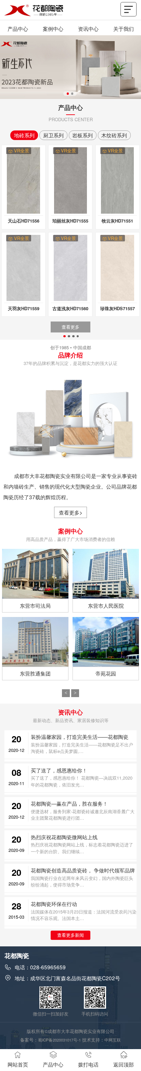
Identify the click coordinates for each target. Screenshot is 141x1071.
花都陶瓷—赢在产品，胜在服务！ (69, 803)
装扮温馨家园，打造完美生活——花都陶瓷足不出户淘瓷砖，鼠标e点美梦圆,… (82, 747)
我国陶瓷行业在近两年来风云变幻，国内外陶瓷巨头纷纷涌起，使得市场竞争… (82, 881)
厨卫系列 (53, 135)
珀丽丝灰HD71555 (70, 221)
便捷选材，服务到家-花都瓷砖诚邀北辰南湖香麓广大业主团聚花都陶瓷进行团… (82, 814)
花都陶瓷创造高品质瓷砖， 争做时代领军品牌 (83, 870)
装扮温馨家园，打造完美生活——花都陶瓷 (79, 736)
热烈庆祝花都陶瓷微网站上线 (64, 837)
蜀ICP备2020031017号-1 (59, 1040)
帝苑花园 (105, 673)
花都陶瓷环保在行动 (54, 903)
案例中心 (53, 28)
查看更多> (70, 512)
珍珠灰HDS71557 (117, 308)
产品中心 (18, 28)
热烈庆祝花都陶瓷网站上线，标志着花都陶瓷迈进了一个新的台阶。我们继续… (82, 847)
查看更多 (70, 327)
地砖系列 (24, 135)
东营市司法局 (35, 605)
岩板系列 (82, 135)
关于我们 (123, 28)
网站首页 (18, 1064)
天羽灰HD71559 (23, 308)
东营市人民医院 (106, 605)
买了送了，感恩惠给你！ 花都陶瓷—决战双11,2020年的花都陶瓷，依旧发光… (81, 781)
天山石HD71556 (23, 221)
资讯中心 (88, 28)
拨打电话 (88, 1064)
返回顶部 (123, 1064)
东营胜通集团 (35, 673)
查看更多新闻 (70, 935)
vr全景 (21, 150)
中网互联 (112, 1040)
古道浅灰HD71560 (70, 308)
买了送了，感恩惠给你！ (59, 770)
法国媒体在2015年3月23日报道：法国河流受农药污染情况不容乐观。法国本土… (84, 914)
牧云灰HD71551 (117, 221)
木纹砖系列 (114, 135)
